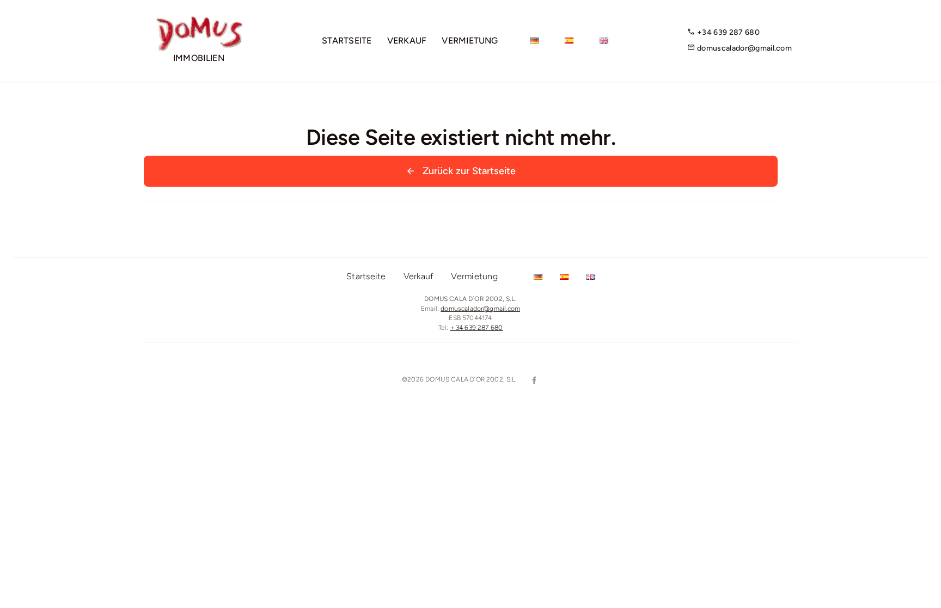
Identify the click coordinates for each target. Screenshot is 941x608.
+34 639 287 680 (727, 32)
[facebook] (533, 380)
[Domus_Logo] (198, 20)
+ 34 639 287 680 (476, 327)
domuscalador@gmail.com (743, 48)
